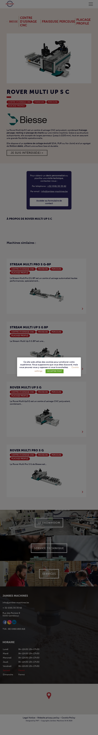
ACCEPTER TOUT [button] (54, 371)
